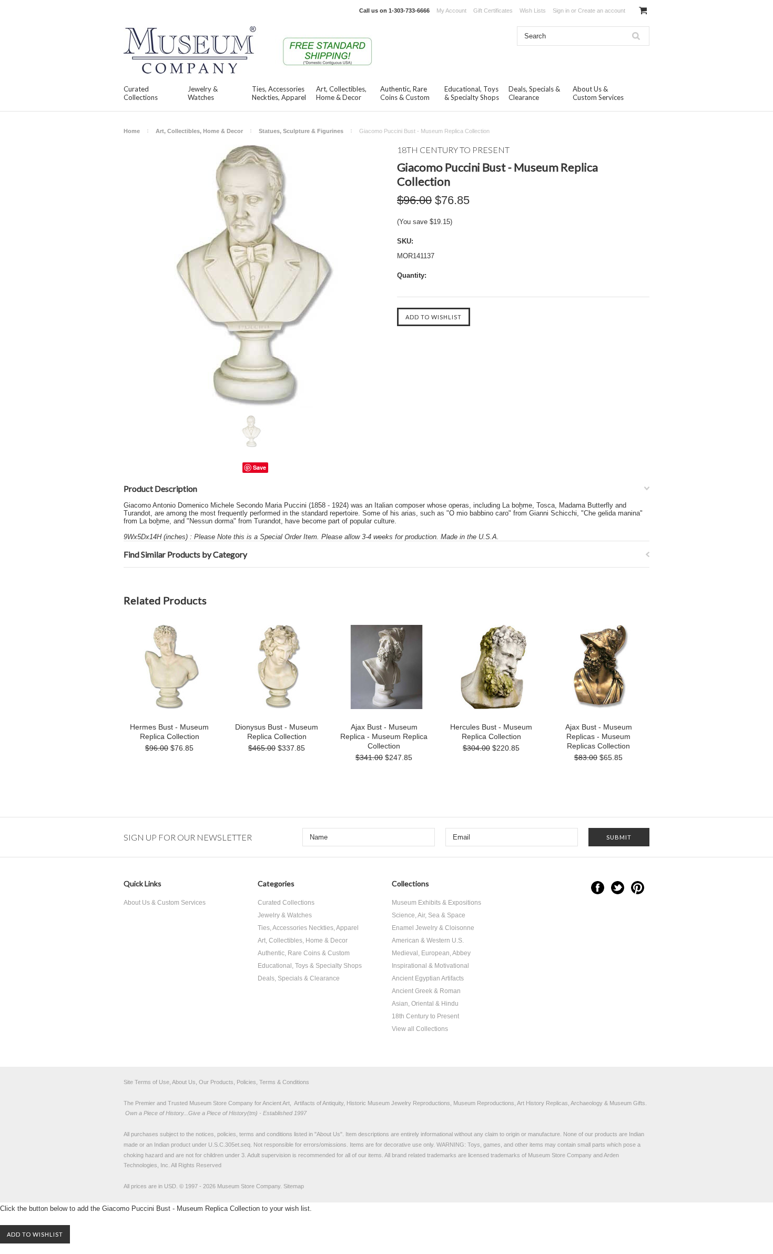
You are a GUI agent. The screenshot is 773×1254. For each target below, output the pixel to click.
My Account (451, 10)
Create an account (601, 10)
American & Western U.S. (428, 940)
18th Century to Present (425, 1016)
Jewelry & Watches (203, 93)
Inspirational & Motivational (430, 965)
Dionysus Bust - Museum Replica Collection (276, 732)
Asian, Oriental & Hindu (425, 1003)
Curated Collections (141, 93)
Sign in (561, 10)
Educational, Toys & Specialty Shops (471, 93)
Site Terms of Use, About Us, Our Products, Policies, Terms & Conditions (216, 1082)
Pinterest (637, 887)
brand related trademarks (424, 1155)
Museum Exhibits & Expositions (436, 902)
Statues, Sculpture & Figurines (301, 131)
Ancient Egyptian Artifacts (428, 978)
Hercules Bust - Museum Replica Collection (491, 732)
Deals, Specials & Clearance (534, 93)
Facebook (597, 887)
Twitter (617, 887)
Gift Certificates (493, 10)
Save (259, 467)
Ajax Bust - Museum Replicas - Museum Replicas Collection (598, 736)
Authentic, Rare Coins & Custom (405, 93)
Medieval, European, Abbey (431, 953)
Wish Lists (533, 10)
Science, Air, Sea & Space (428, 915)
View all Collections (420, 1029)
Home (132, 131)
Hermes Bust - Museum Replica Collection (169, 732)
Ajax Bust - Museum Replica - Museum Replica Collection (384, 736)
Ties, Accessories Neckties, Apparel (279, 93)
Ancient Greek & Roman (426, 991)
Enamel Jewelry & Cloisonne (433, 928)
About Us (328, 1134)
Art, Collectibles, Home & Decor (341, 93)
